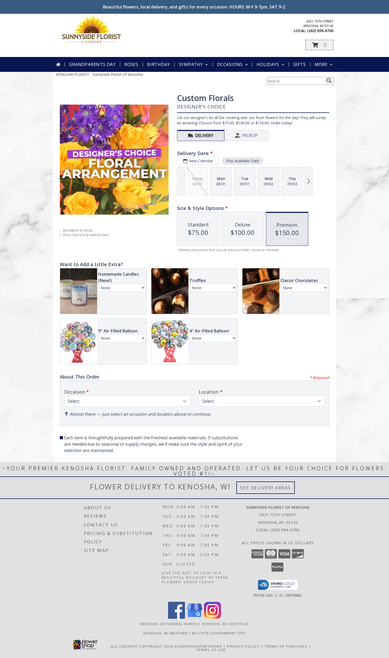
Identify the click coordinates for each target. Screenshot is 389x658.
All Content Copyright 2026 (142, 646)
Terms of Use (211, 649)
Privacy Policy (243, 646)
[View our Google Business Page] (194, 617)
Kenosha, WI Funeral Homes (169, 623)
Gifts (299, 64)
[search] (329, 81)
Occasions (230, 64)
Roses (131, 64)
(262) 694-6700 (320, 30)
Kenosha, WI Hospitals (225, 623)
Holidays (268, 64)
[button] (319, 45)
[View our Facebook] (176, 617)
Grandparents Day (92, 64)
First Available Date (242, 160)
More (321, 64)
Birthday (158, 64)
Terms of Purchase (286, 646)
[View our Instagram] (212, 617)
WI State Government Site (219, 633)
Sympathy (191, 64)
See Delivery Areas (265, 488)
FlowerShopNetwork (198, 646)
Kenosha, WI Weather (165, 633)
